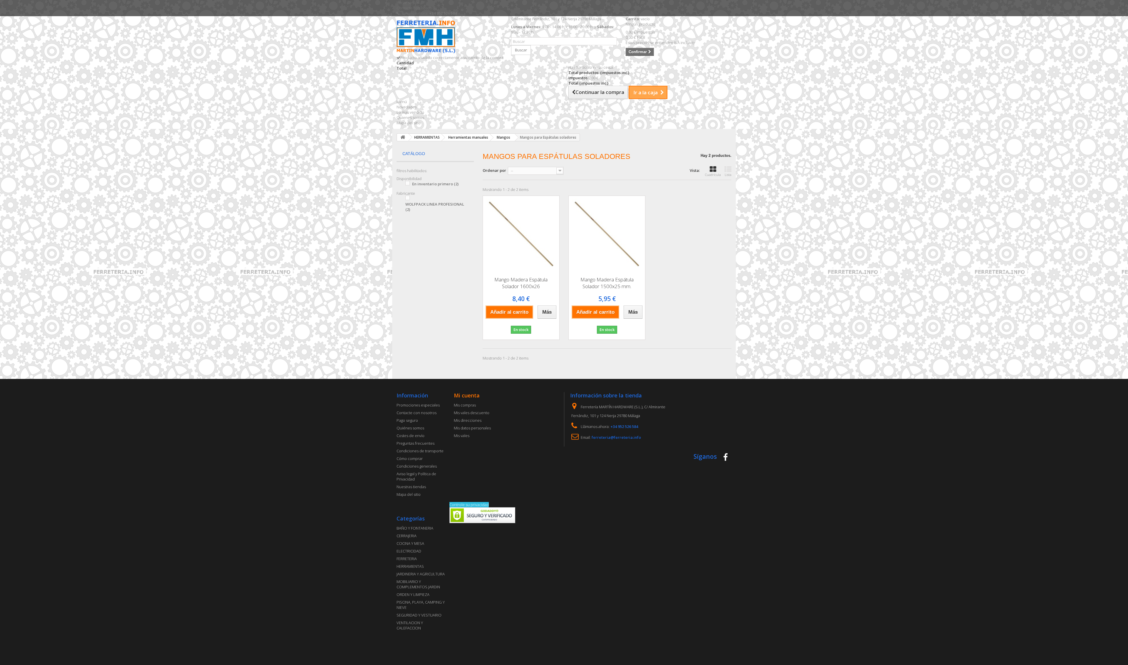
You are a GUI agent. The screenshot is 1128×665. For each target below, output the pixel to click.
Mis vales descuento (471, 412)
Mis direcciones (467, 420)
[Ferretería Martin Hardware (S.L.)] (449, 38)
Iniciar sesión (408, 2)
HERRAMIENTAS (410, 566)
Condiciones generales (417, 466)
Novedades (407, 107)
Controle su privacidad (469, 504)
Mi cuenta (467, 395)
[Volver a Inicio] (402, 137)
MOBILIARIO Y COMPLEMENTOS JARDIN (418, 584)
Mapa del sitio (409, 122)
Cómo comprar (410, 458)
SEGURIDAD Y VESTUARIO (419, 615)
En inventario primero (435, 184)
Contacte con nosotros (417, 8)
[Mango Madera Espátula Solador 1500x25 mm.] (606, 234)
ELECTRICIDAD (409, 551)
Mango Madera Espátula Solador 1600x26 (521, 283)
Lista (728, 174)
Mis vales (461, 435)
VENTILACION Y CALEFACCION (410, 625)
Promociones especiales (418, 405)
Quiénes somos (410, 428)
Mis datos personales (472, 428)
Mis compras (465, 405)
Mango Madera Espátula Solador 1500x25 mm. (607, 283)
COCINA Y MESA (410, 543)
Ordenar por (494, 170)
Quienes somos (410, 117)
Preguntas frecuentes (415, 443)
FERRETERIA (407, 558)
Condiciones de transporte (420, 451)
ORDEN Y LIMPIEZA (413, 594)
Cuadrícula (713, 174)
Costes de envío (410, 435)
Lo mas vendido (410, 112)
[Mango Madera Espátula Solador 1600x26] (521, 234)
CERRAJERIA (407, 535)
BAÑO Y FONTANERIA (415, 528)
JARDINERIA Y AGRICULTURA (421, 574)
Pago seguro (407, 420)
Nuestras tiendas (411, 486)
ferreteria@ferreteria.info (616, 437)
